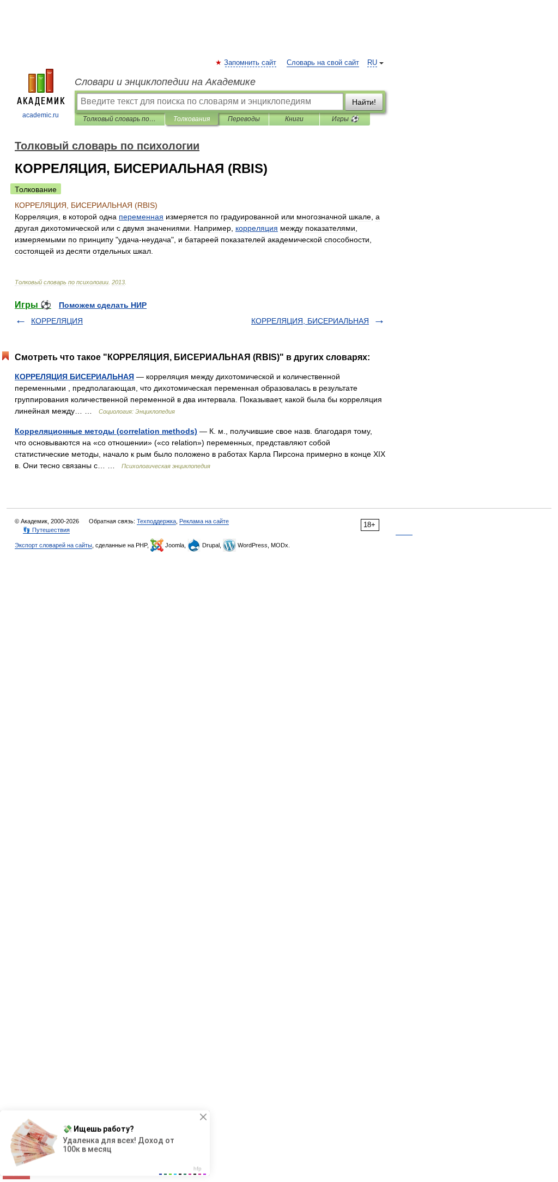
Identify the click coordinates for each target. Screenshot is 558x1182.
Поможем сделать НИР (103, 305)
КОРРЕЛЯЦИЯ (57, 321)
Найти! (364, 102)
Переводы (244, 119)
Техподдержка (156, 521)
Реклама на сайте (204, 521)
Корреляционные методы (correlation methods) (106, 431)
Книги (294, 119)
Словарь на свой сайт (323, 63)
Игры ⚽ (345, 119)
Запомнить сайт (250, 63)
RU (372, 63)
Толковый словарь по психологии (119, 119)
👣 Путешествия (46, 530)
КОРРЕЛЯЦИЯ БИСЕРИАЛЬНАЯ (74, 376)
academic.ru (40, 115)
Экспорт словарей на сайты (53, 545)
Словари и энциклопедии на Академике (165, 81)
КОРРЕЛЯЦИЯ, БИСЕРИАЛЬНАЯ (310, 321)
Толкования (191, 119)
